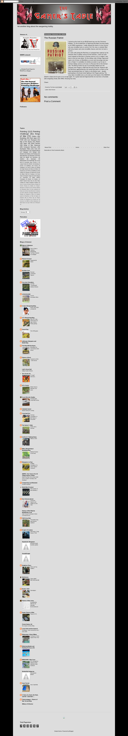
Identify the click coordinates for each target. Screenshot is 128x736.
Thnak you (35, 199)
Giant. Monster (25, 192)
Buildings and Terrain (32, 165)
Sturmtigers (33, 590)
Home (77, 147)
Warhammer (23, 160)
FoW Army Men (26, 518)
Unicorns (22, 201)
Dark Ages (33, 138)
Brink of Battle (35, 184)
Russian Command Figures (32, 273)
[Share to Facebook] (75, 87)
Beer (37, 169)
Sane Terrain (25, 683)
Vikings (35, 152)
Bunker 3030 (25, 589)
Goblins (22, 159)
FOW (21, 140)
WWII (27, 201)
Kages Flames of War (28, 612)
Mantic (27, 157)
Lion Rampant (32, 140)
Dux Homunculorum (28, 499)
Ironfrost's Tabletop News (29, 437)
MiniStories (25, 577)
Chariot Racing (23, 185)
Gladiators (22, 167)
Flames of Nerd (26, 357)
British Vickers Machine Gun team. (33, 388)
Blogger (71, 731)
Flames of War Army (28, 600)
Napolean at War (29, 195)
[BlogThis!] (71, 87)
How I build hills (34, 684)
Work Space (23, 202)
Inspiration (25, 177)
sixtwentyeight (26, 294)
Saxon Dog (25, 329)
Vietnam (28, 172)
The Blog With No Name (29, 345)
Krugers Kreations (27, 530)
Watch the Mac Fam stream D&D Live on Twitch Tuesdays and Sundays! (30, 478)
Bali (29, 184)
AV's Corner (25, 385)
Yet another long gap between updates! (34, 521)
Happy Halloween (34, 192)
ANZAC (30, 164)
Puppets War (23, 197)
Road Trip (31, 197)
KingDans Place (26, 565)
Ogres (37, 195)
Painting (23, 131)
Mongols (25, 152)
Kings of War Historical (32, 145)
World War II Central (27, 487)
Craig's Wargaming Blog (29, 306)
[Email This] (69, 87)
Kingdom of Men (30, 194)
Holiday (21, 194)
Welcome (34, 172)
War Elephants (34, 201)
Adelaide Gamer (26, 409)
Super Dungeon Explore (32, 182)
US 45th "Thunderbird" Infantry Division (34, 285)
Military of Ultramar (27, 704)
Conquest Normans (30, 147)
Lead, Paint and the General (30, 628)
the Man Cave (26, 270)
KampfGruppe (26, 553)
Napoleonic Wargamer (28, 542)
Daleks (31, 185)
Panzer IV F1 (33, 614)
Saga (25, 143)
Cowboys (32, 174)
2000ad (38, 167)
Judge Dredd (23, 164)
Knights (36, 179)
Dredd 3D (28, 187)
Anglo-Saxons (25, 169)
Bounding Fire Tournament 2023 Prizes (34, 349)
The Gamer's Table (27, 425)
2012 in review (23, 184)
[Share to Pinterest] (76, 87)
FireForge (31, 160)
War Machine (23, 155)
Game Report (36, 175)
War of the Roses (26, 141)
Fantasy (35, 154)
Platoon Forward (26, 259)
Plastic (38, 141)
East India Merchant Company (33, 190)
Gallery (34, 136)
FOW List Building (31, 170)
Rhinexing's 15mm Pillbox (29, 634)
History (28, 154)
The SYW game (34, 331)
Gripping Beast (36, 150)
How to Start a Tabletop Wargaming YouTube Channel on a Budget (34, 251)
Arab (35, 149)
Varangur (33, 159)
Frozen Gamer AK (27, 624)
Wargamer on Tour (27, 462)
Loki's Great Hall (27, 369)
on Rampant (37, 202)
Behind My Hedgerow (28, 671)
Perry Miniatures (24, 150)
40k (39, 172)
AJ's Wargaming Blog (28, 317)
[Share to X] (73, 87)
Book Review (52, 89)
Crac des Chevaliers (28, 282)
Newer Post (48, 147)
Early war (22, 190)
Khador (29, 179)
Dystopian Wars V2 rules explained (30, 189)
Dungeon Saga (27, 175)
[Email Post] (65, 87)
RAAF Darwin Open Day (26, 180)
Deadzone (22, 170)
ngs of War (29, 202)
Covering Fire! (26, 413)
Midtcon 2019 (33, 438)
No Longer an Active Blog (28, 625)
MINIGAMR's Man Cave (28, 659)
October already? (26, 484)
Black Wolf (24, 174)
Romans (32, 155)
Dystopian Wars (25, 149)
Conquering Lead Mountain (29, 483)
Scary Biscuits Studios (28, 397)
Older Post (106, 147)
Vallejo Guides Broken (27, 370)
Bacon (32, 169)
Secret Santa (30, 167)
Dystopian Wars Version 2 (31, 162)
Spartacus (28, 199)
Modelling (23, 138)
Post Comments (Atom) (58, 150)
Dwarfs (22, 154)
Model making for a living (28, 410)
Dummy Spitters (36, 187)
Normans (35, 157)
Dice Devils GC (26, 373)
